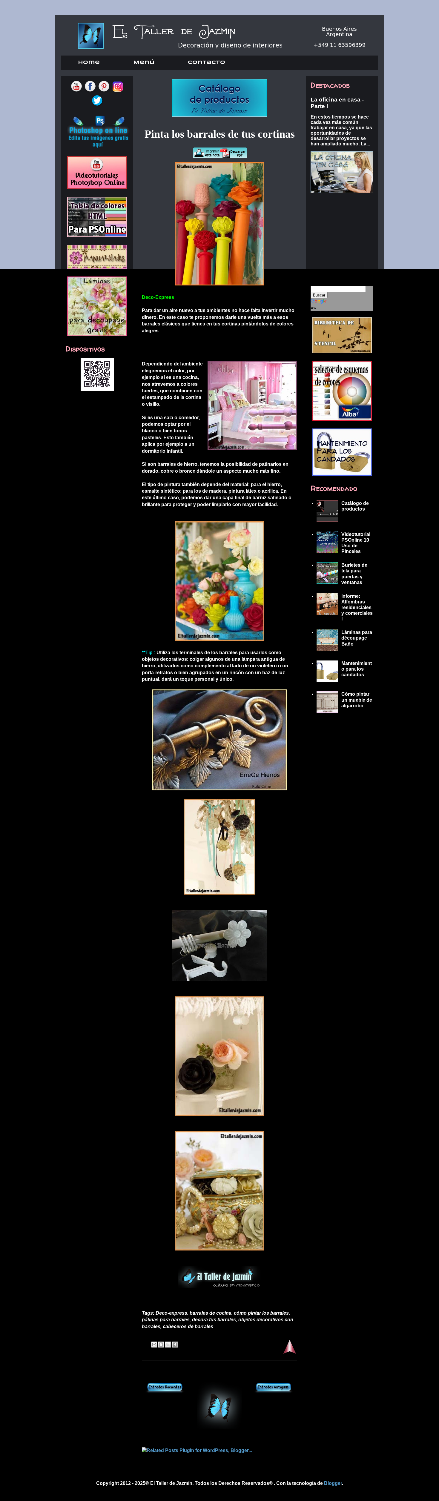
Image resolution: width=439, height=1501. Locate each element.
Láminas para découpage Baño (356, 638)
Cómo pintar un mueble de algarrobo (356, 700)
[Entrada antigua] (274, 1391)
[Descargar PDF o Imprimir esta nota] (219, 158)
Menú (143, 62)
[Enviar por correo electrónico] (154, 1345)
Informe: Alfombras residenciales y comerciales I (357, 608)
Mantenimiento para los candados (356, 669)
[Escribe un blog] (161, 1345)
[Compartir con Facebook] (175, 1345)
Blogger (333, 1483)
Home (89, 62)
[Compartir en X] (168, 1345)
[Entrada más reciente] (165, 1391)
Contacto (206, 62)
